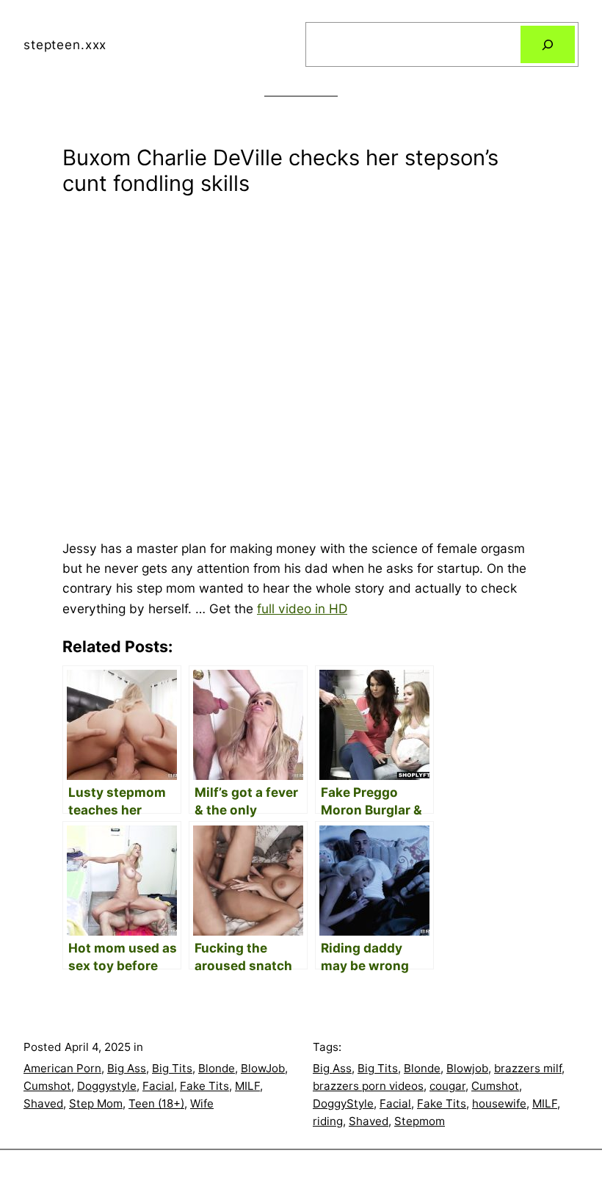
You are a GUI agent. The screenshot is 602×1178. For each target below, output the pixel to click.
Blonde (216, 1068)
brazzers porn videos (368, 1086)
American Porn (62, 1068)
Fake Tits (204, 1086)
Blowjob (467, 1068)
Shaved (43, 1103)
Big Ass (126, 1068)
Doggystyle (107, 1086)
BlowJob (263, 1068)
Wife (202, 1103)
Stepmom (419, 1121)
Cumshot (47, 1086)
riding (328, 1121)
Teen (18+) (156, 1103)
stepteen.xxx (64, 44)
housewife (499, 1103)
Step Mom (96, 1103)
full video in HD (302, 608)
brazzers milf (528, 1068)
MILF (247, 1086)
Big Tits (172, 1068)
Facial (158, 1086)
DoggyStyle (343, 1103)
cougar (447, 1086)
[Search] (548, 44)
